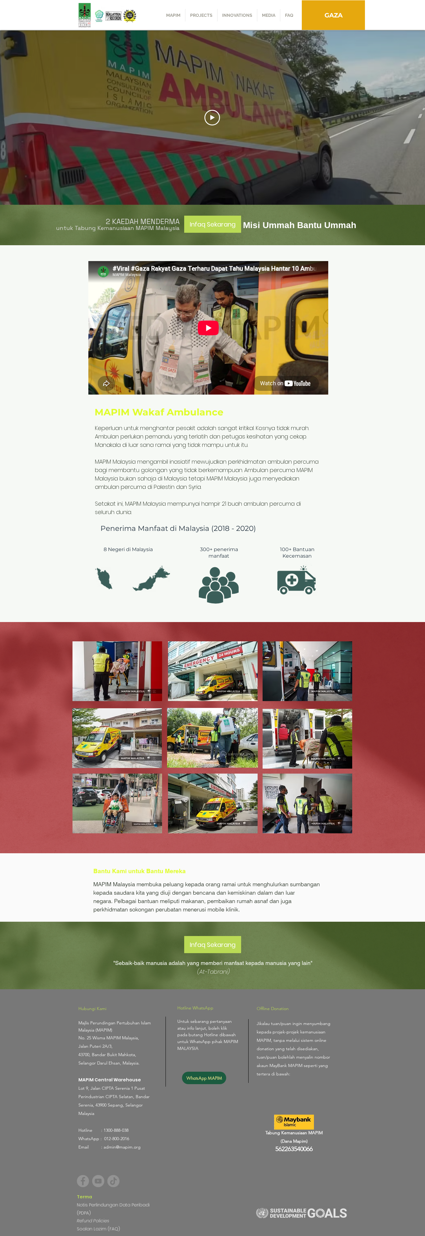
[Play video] (212, 117)
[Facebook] (83, 1181)
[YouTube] (98, 1181)
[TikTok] (113, 1181)
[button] (201, 15)
